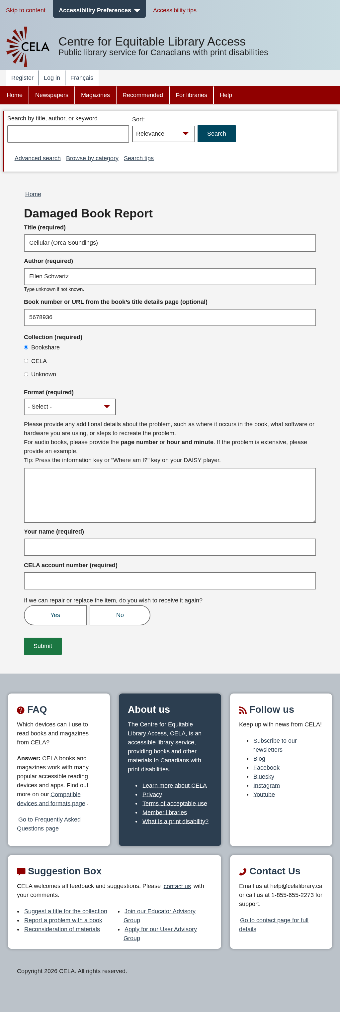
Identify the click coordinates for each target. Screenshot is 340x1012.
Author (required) (48, 261)
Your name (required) (54, 531)
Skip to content (25, 10)
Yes (55, 615)
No (120, 615)
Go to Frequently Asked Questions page (49, 824)
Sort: (138, 119)
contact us (177, 886)
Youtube (264, 794)
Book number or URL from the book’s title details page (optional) (116, 302)
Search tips (139, 158)
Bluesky (263, 776)
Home (15, 95)
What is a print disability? (175, 821)
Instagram (266, 785)
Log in (52, 77)
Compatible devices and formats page (51, 799)
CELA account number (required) (71, 565)
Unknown (43, 374)
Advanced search (38, 158)
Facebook (266, 767)
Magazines (95, 95)
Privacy (152, 794)
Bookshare (45, 347)
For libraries (191, 95)
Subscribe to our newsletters (274, 745)
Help (226, 95)
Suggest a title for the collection (65, 911)
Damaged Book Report (88, 213)
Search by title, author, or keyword (52, 118)
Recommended (143, 95)
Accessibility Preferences (95, 10)
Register (22, 77)
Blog (259, 758)
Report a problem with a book (63, 920)
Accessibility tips (175, 10)
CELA (39, 361)
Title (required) (45, 227)
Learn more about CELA (174, 785)
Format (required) (49, 392)
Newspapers (51, 95)
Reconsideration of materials (62, 929)
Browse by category (92, 158)
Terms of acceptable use (174, 803)
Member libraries (164, 812)
